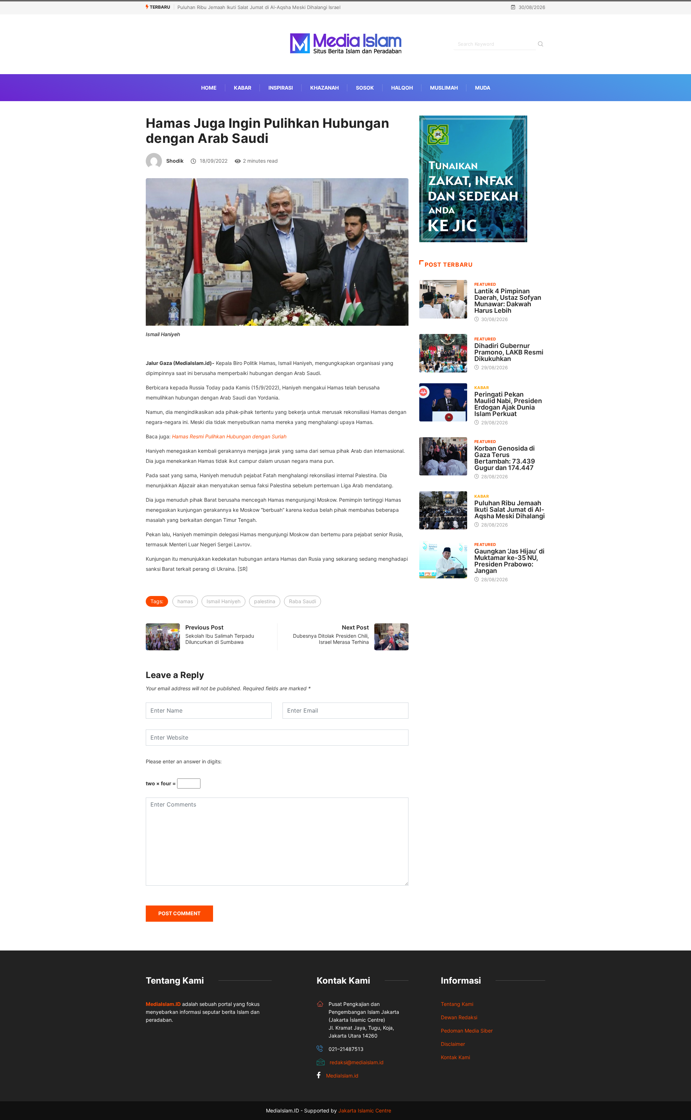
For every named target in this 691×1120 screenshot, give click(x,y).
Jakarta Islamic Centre (364, 1110)
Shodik (175, 161)
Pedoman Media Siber (467, 1031)
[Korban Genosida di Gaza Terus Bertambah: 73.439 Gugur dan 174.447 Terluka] (443, 456)
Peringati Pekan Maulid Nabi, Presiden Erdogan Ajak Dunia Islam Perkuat (508, 403)
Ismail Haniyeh (223, 601)
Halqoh (402, 88)
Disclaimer (453, 1044)
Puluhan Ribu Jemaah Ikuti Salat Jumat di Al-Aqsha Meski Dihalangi (509, 509)
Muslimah (444, 88)
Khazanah (324, 88)
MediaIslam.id (342, 1075)
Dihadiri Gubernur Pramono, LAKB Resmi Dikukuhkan (508, 352)
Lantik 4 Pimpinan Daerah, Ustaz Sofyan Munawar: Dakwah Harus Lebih (507, 300)
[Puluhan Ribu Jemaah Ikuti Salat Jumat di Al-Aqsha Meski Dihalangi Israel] (443, 510)
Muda (482, 88)
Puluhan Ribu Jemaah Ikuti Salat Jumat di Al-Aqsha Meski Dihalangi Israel (258, 7)
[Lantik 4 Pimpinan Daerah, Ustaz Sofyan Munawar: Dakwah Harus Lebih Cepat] (443, 299)
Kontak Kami (455, 1057)
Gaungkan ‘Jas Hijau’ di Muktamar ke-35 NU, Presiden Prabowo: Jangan (509, 560)
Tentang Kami (457, 1004)
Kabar (242, 88)
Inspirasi (280, 88)
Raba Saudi (302, 601)
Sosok (365, 88)
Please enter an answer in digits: (184, 761)
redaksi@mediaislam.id (357, 1062)
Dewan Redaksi (459, 1017)
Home (209, 88)
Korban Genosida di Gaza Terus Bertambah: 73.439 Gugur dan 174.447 (504, 457)
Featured (485, 284)
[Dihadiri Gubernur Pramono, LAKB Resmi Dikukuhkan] (443, 353)
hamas (185, 601)
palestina (264, 601)
